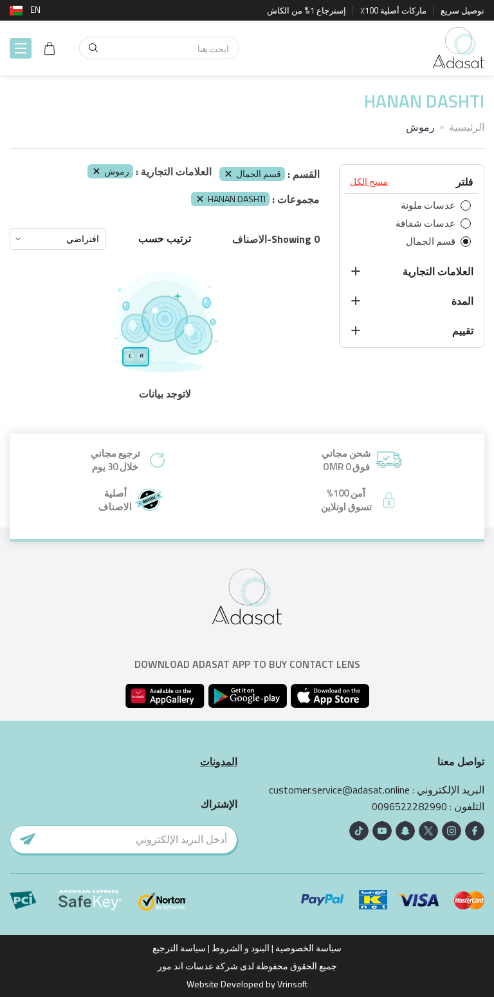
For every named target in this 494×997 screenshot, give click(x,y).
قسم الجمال (258, 173)
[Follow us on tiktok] (359, 830)
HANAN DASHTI (237, 198)
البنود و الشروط (241, 947)
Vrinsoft (291, 984)
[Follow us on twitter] (428, 830)
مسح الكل (369, 181)
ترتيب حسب (164, 238)
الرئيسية (466, 127)
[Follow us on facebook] (474, 830)
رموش (116, 171)
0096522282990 (409, 806)
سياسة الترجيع (179, 947)
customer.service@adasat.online (339, 790)
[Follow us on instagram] (451, 830)
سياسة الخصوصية (308, 947)
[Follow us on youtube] (382, 830)
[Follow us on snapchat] (405, 830)
